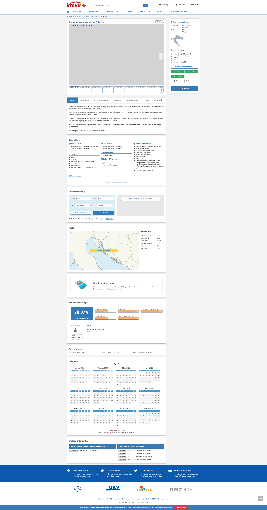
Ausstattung (85, 100)
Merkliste (177, 80)
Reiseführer (118, 100)
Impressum (117, 499)
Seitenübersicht (103, 499)
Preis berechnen (82, 212)
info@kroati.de (164, 499)
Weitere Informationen (146, 507)
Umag (106, 16)
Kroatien (94, 16)
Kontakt (196, 5)
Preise (147, 100)
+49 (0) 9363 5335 (150, 499)
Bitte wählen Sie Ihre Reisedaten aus (140, 198)
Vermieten (181, 5)
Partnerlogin (136, 499)
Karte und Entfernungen (101, 100)
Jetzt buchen (103, 212)
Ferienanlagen (86, 16)
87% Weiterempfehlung (185, 67)
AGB (110, 499)
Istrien (100, 16)
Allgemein (73, 100)
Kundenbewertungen (133, 100)
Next (161, 56)
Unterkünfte (77, 16)
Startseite (69, 16)
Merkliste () (165, 5)
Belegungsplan (158, 100)
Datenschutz (126, 499)
